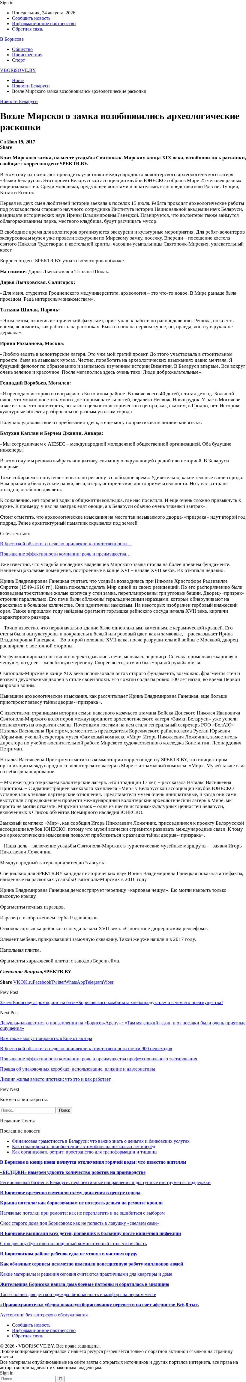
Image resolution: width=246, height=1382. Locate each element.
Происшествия (27, 54)
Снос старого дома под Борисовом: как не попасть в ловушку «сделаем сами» (79, 1223)
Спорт (18, 60)
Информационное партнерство (44, 23)
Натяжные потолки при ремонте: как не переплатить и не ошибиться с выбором (82, 1213)
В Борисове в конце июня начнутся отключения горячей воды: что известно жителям (93, 1162)
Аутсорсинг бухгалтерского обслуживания (44, 1314)
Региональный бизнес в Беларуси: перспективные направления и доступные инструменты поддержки (105, 1182)
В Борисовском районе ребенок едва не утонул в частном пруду (68, 1253)
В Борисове (12, 39)
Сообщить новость (31, 18)
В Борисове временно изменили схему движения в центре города (70, 1192)
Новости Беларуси (19, 101)
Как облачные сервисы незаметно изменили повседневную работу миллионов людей (91, 1263)
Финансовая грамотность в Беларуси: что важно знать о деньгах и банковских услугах (101, 1141)
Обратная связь (27, 28)
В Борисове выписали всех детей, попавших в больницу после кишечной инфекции (90, 1233)
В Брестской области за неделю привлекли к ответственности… (66, 543)
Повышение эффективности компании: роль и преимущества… (65, 553)
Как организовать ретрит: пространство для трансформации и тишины (85, 1151)
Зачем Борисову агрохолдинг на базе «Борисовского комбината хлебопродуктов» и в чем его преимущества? (111, 1002)
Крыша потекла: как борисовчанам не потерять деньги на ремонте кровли (81, 1202)
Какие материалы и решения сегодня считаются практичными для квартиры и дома (86, 1274)
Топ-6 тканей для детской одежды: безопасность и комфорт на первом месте (78, 1294)
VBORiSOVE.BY (18, 70)
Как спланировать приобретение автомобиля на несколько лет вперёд (83, 1146)
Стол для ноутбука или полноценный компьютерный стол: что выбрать (73, 1243)
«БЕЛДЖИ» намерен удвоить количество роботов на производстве (73, 1172)
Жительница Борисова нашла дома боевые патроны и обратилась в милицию (84, 1284)
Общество (22, 49)
